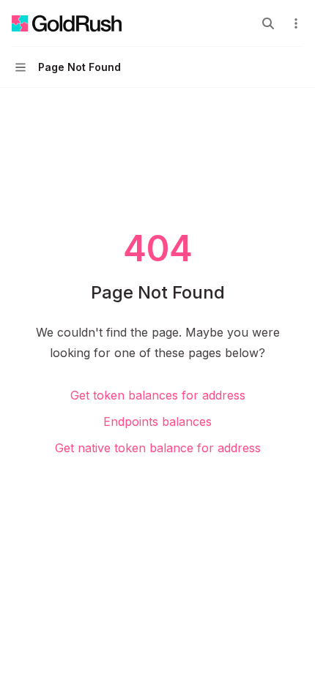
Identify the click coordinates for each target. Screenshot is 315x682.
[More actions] (296, 23)
